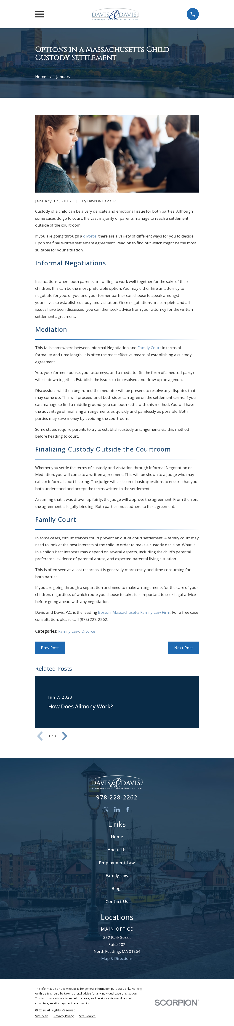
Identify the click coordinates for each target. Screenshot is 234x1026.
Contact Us (117, 901)
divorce (89, 236)
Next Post (183, 647)
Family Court (149, 347)
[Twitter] (106, 809)
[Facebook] (127, 809)
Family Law (68, 631)
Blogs (117, 888)
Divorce (88, 631)
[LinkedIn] (117, 809)
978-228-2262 (117, 797)
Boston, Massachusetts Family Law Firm (134, 612)
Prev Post (50, 647)
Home (117, 836)
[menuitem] (41, 1016)
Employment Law (117, 862)
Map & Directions (117, 958)
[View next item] (64, 736)
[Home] (115, 14)
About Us (117, 849)
